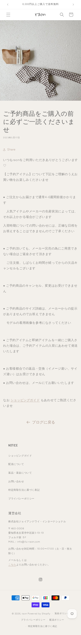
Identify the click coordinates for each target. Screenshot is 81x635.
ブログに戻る (43, 422)
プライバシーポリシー (21, 498)
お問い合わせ (16, 481)
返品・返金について (20, 472)
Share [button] (11, 149)
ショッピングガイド (25, 400)
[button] (8, 14)
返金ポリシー (62, 613)
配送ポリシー (56, 619)
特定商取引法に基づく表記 (24, 489)
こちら (12, 564)
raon (24, 613)
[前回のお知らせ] (7, 4)
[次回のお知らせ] (73, 4)
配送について (16, 464)
